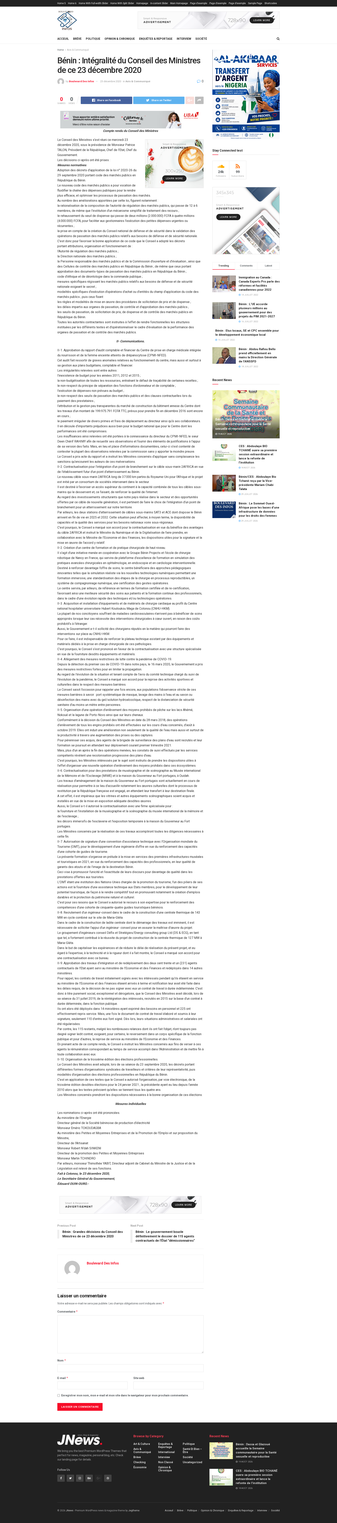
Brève (77, 38)
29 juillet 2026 (249, 494)
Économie (139, 1467)
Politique (93, 38)
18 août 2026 (247, 467)
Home (60, 50)
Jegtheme (133, 1510)
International (166, 1452)
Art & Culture (141, 1443)
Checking (139, 1462)
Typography (63, 10)
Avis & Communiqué (78, 50)
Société (201, 38)
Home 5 (61, 3)
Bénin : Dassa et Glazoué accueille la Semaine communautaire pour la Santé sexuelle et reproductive (243, 424)
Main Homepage (179, 3)
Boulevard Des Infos (81, 81)
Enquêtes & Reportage (155, 38)
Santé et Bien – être (192, 1450)
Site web (138, 1378)
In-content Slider (159, 3)
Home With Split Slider (122, 3)
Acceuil (63, 38)
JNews (69, 1510)
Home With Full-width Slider (93, 3)
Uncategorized (192, 1462)
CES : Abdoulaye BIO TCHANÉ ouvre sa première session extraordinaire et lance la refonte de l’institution (258, 454)
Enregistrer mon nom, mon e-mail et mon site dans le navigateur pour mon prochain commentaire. (125, 1395)
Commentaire (67, 1311)
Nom (61, 1360)
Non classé (165, 1462)
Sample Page (255, 3)
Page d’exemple (198, 3)
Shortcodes (270, 3)
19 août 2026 (224, 434)
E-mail (62, 1378)
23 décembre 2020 (110, 81)
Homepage (142, 3)
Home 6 (72, 3)
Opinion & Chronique (120, 38)
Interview (184, 38)
